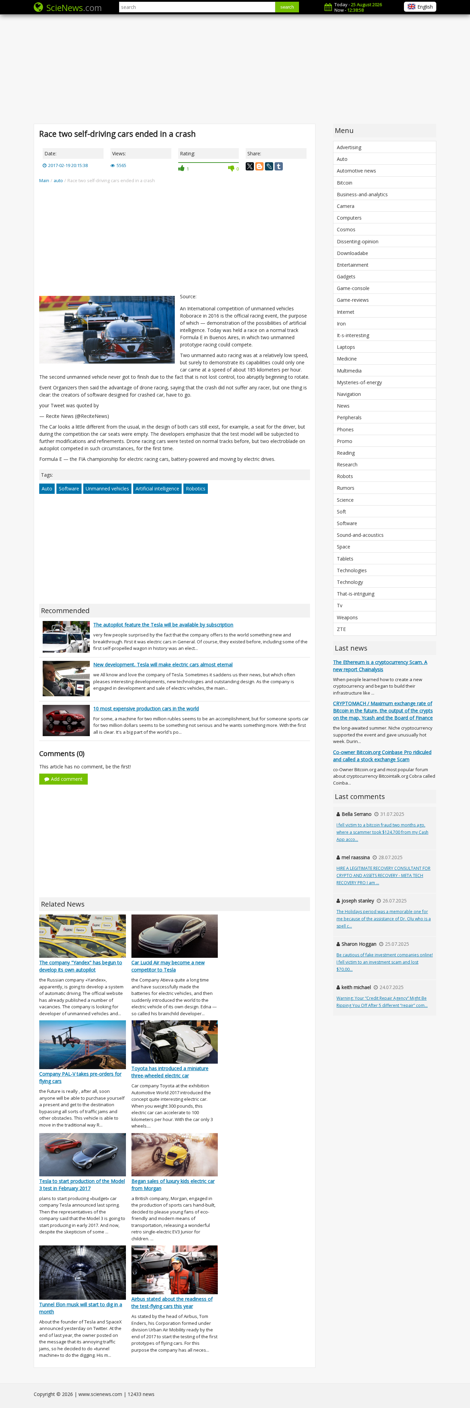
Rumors (345, 488)
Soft (341, 511)
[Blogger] (259, 166)
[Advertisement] (235, 69)
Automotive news (356, 170)
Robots (345, 476)
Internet (345, 312)
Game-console (353, 288)
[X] (250, 166)
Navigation (349, 394)
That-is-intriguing (355, 593)
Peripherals (349, 417)
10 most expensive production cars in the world (146, 708)
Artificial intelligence (157, 488)
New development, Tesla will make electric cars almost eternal (163, 664)
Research (347, 464)
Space (343, 546)
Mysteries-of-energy (359, 382)
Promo (344, 441)
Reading (346, 453)
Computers (349, 217)
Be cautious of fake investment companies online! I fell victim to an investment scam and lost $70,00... (385, 962)
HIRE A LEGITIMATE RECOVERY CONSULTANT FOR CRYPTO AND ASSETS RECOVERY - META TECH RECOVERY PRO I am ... (383, 875)
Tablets (345, 558)
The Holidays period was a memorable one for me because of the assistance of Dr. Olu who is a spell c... (384, 919)
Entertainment (352, 265)
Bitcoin (344, 182)
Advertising (349, 147)
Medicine (347, 358)
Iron (341, 323)
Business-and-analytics (362, 194)
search (287, 7)
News (343, 405)
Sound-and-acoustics (360, 535)
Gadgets (346, 276)
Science (345, 500)
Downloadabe (352, 253)
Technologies (352, 570)
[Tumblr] (279, 166)
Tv (339, 605)
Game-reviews (353, 300)
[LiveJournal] (269, 166)
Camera (345, 206)
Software (69, 488)
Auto (47, 488)
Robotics (195, 488)
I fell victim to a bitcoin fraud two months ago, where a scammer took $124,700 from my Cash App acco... (382, 832)
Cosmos (346, 229)
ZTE (341, 629)
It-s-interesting (353, 335)
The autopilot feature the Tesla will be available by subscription (163, 624)
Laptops (346, 347)
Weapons (347, 617)
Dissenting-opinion (357, 241)
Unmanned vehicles (107, 488)
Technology (350, 582)
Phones (345, 429)
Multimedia (349, 370)
